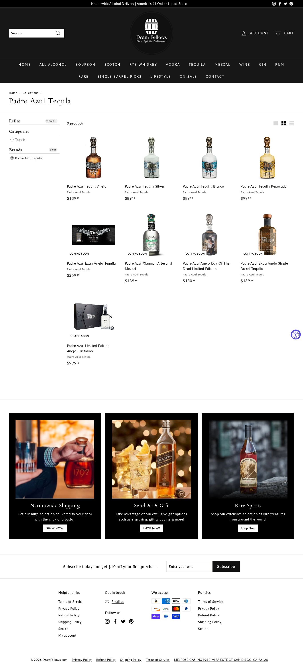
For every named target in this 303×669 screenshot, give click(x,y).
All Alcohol (53, 64)
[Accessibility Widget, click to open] (296, 335)
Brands (15, 149)
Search (63, 629)
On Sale (188, 76)
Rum (279, 64)
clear (53, 149)
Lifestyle (160, 76)
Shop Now (248, 528)
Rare (84, 76)
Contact (215, 76)
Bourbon (86, 64)
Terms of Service (70, 602)
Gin (262, 64)
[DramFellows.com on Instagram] (107, 621)
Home (25, 64)
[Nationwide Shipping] (55, 459)
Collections (30, 93)
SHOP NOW (55, 528)
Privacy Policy (68, 608)
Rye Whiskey (143, 64)
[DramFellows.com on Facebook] (115, 621)
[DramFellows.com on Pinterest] (131, 621)
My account (67, 635)
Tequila (197, 64)
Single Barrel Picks (120, 76)
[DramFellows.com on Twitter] (123, 621)
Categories (19, 131)
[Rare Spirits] (248, 459)
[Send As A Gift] (151, 459)
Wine (244, 64)
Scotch (112, 64)
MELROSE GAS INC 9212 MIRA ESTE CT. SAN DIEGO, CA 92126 (221, 659)
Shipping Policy (69, 622)
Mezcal (222, 64)
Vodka (173, 64)
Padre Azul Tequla (28, 158)
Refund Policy (68, 615)
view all (51, 121)
